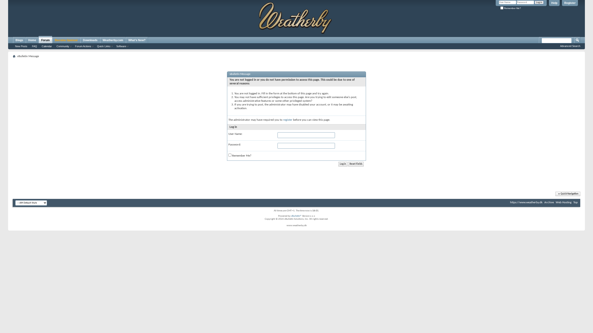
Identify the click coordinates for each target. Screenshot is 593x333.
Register (570, 3)
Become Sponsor (66, 40)
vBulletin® (296, 216)
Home (32, 40)
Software (121, 46)
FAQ (34, 46)
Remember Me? (512, 8)
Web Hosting (563, 202)
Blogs (19, 40)
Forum (45, 40)
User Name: (235, 134)
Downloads (90, 40)
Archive (549, 202)
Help (554, 3)
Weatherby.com (113, 40)
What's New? (136, 40)
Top (575, 202)
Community (63, 46)
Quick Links (103, 46)
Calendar (47, 46)
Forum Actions (83, 46)
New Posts (21, 46)
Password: (234, 144)
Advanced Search (570, 46)
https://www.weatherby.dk (526, 202)
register (287, 119)
